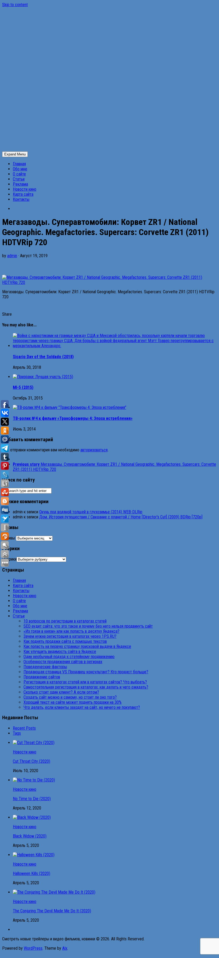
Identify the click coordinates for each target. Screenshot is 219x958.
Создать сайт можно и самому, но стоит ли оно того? (70, 697)
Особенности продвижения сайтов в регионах (63, 661)
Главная (19, 163)
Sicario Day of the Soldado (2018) (43, 356)
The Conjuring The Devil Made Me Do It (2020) (52, 910)
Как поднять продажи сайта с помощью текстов (65, 641)
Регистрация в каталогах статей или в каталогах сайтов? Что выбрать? (85, 682)
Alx (64, 948)
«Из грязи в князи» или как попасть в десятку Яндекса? (71, 631)
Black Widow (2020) (29, 836)
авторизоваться (94, 449)
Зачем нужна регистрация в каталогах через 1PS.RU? (70, 636)
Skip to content (15, 4)
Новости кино (24, 189)
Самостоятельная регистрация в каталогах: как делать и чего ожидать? (86, 687)
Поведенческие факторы (45, 666)
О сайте (19, 174)
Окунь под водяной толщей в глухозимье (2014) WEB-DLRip (90, 511)
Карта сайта (23, 194)
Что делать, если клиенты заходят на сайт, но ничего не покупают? (82, 707)
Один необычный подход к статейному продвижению (69, 656)
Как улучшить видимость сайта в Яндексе (60, 651)
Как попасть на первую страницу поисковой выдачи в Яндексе (77, 646)
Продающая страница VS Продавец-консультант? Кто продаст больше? (86, 671)
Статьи (19, 179)
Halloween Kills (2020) (31, 873)
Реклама (20, 184)
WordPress (33, 948)
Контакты (21, 199)
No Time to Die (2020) (32, 798)
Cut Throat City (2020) (31, 761)
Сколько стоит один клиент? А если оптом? (61, 692)
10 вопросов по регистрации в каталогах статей (65, 621)
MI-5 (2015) (23, 387)
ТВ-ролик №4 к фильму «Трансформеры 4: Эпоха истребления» (72, 418)
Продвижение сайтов (42, 676)
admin (12, 255)
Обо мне (20, 168)
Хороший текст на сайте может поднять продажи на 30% (73, 702)
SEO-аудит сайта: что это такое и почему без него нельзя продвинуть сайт (88, 626)
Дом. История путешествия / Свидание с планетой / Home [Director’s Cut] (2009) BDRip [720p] (120, 516)
